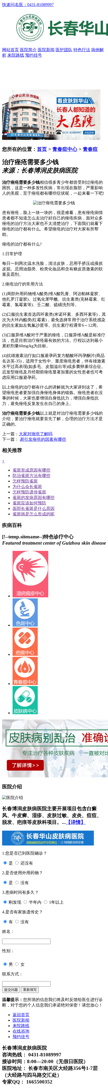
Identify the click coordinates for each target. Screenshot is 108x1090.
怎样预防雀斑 (25, 481)
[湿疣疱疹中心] (30, 596)
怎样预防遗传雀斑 (29, 492)
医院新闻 (46, 49)
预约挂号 (33, 55)
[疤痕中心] (25, 654)
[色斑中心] (25, 625)
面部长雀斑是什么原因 (34, 508)
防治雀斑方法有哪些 (31, 475)
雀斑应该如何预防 (29, 503)
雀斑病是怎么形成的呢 (34, 514)
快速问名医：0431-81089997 (28, 4)
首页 (42, 149)
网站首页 (10, 49)
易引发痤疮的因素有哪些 (43, 439)
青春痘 (90, 149)
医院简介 (28, 49)
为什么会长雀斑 (27, 486)
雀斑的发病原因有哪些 (34, 497)
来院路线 (15, 55)
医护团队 (64, 49)
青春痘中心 (64, 149)
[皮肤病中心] (25, 713)
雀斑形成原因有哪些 (31, 470)
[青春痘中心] (25, 683)
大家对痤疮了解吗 (35, 434)
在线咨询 (21, 1031)
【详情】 (76, 822)
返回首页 (21, 1014)
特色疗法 (81, 49)
